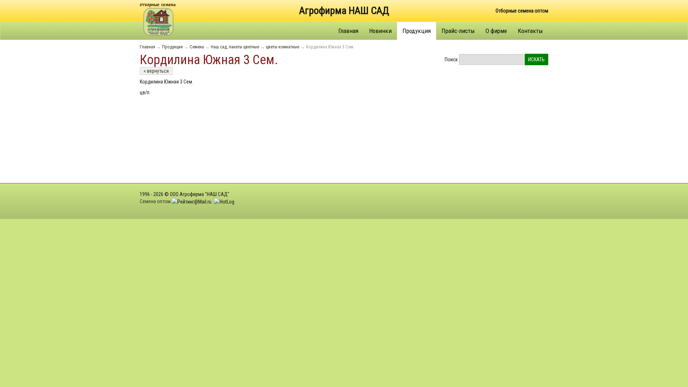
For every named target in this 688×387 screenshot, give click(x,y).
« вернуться (156, 71)
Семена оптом (155, 201)
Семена (197, 46)
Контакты (530, 30)
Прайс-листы (458, 30)
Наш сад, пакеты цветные (235, 46)
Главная (348, 30)
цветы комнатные (282, 46)
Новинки (380, 30)
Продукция (416, 30)
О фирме (496, 30)
